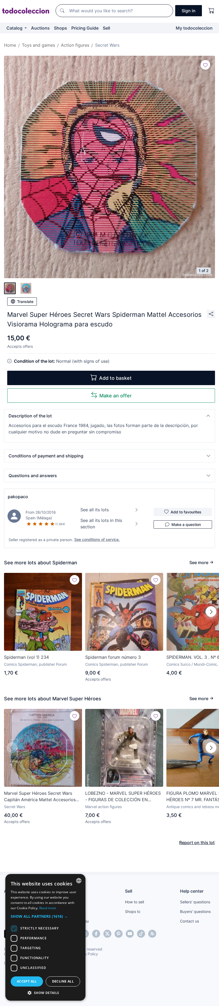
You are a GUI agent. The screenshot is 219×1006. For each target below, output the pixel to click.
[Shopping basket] (211, 10)
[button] (109, 416)
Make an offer (115, 395)
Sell (106, 28)
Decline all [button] (63, 981)
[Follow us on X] (107, 934)
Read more (47, 908)
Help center (192, 891)
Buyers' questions (195, 911)
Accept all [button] (27, 981)
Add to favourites (186, 512)
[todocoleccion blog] (152, 934)
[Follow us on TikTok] (141, 934)
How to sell (134, 902)
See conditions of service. (97, 539)
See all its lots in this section (101, 523)
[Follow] (205, 65)
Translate (25, 301)
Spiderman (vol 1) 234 (26, 657)
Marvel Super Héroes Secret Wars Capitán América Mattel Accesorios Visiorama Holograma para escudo (40, 797)
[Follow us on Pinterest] (119, 934)
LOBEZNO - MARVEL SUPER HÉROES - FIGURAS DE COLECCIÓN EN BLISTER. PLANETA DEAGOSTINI (123, 797)
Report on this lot (197, 842)
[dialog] (45, 937)
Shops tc (132, 911)
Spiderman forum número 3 (113, 657)
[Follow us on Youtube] (130, 934)
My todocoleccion (194, 28)
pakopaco (18, 496)
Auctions (40, 28)
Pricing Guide (85, 28)
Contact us (189, 921)
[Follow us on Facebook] (96, 934)
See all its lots (94, 509)
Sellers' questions (195, 902)
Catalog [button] (15, 28)
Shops (60, 28)
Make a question (186, 524)
